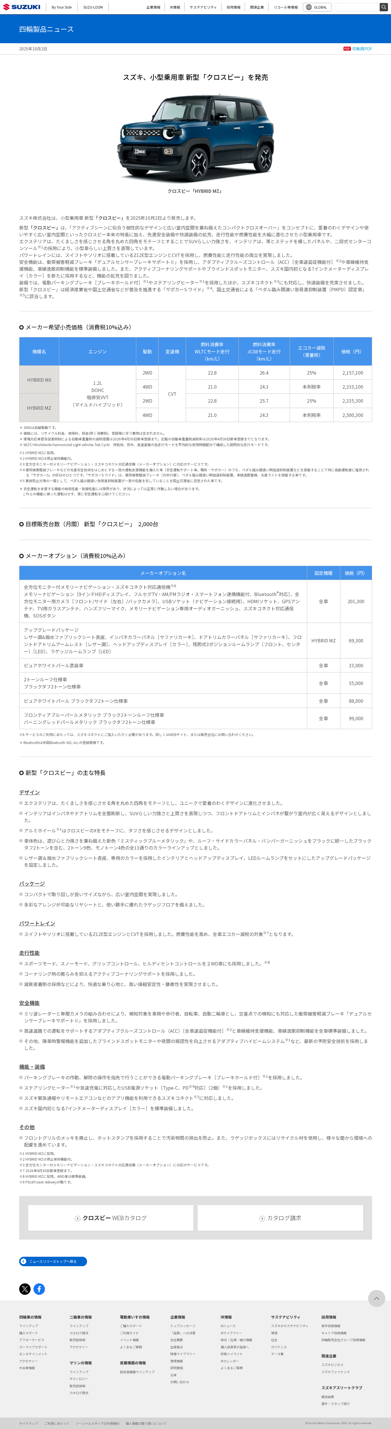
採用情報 (233, 7)
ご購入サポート (131, 1325)
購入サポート (28, 1333)
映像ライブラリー (183, 1353)
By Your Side (62, 7)
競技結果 (327, 1396)
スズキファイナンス (335, 1371)
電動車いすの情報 (135, 1317)
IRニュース (228, 1325)
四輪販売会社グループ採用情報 (343, 1339)
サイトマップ (28, 1423)
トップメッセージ (183, 1325)
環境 (274, 1333)
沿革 (173, 1375)
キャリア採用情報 (334, 1333)
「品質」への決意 (183, 1333)
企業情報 (153, 7)
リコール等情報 (286, 7)
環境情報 (176, 1361)
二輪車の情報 (81, 1317)
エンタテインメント (33, 1353)
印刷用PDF (362, 49)
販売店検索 (77, 1339)
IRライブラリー (231, 1333)
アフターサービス (31, 1339)
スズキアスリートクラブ (341, 1387)
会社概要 (176, 1339)
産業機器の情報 (133, 1362)
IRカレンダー (230, 1361)
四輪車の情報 (30, 1317)
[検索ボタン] (384, 7)
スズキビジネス (332, 1364)
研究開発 (176, 1367)
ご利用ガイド (129, 1333)
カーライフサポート (33, 1347)
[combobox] (362, 7)
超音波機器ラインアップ (137, 1371)
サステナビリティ (203, 7)
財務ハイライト (232, 1353)
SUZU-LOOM (93, 7)
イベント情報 (129, 1339)
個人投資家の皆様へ (235, 1347)
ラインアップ (28, 1325)
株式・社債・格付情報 (236, 1339)
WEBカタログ (114, 1218)
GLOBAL (320, 7)
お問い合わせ (179, 1381)
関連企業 (257, 7)
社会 (274, 1339)
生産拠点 (176, 1347)
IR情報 (175, 7)
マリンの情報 (81, 1362)
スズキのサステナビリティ (290, 1325)
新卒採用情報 (330, 1325)
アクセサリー (28, 1361)
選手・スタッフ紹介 (335, 1403)
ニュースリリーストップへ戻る (53, 1261)
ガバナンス (279, 1347)
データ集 (277, 1353)
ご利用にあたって (56, 1423)
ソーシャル (97, 1423)
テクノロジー (79, 1378)
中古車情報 (27, 1367)
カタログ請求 (284, 1218)
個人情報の (146, 1423)
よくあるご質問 (131, 1347)
